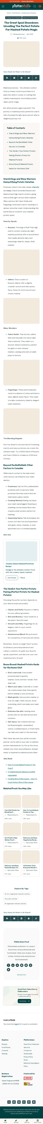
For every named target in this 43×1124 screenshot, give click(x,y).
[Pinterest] (9, 1102)
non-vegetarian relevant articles (17, 894)
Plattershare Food (14, 815)
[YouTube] (19, 1102)
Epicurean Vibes (31, 843)
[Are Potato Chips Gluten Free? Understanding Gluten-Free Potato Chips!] (12, 830)
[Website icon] (17, 965)
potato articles (11, 899)
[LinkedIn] (21, 78)
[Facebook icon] (8, 965)
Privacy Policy (28, 1057)
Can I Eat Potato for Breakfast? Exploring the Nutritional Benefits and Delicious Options (12, 811)
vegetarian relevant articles (15, 904)
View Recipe (11, 578)
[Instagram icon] (26, 965)
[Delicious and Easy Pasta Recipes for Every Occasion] (12, 858)
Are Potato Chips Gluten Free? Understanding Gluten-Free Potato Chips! (12, 839)
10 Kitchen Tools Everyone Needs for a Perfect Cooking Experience (30, 867)
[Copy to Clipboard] (36, 78)
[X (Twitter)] (14, 78)
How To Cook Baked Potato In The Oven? (30, 811)
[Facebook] (7, 78)
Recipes (4, 1044)
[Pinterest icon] (30, 965)
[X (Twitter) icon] (21, 965)
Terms (26, 1060)
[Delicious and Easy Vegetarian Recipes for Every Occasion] (30, 830)
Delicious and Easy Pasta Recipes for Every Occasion (12, 867)
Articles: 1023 (21, 975)
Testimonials (28, 1054)
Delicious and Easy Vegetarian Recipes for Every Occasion (30, 839)
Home (9, 13)
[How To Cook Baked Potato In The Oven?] (30, 802)
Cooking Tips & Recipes (28, 13)
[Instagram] (14, 1102)
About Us (27, 1047)
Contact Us (28, 1050)
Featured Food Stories (30, 18)
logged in (17, 1024)
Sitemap (4, 1054)
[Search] (35, 6)
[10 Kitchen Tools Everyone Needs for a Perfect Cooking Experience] (30, 858)
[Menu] (3, 6)
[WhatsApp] (28, 78)
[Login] (40, 6)
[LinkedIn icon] (13, 965)
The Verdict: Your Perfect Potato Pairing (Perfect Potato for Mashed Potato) (22, 155)
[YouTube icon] (8, 969)
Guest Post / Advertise (31, 1044)
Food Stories (16, 13)
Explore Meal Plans (27, 1)
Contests (5, 1050)
